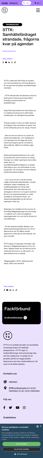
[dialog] (21, 441)
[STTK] (15, 10)
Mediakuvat (13, 3)
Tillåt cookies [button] (21, 444)
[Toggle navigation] (38, 10)
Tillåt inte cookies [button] (21, 449)
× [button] (40, 426)
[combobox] (26, 3)
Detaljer (4, 439)
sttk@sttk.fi (13, 381)
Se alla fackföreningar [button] (13, 317)
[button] (21, 454)
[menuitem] (39, 3)
